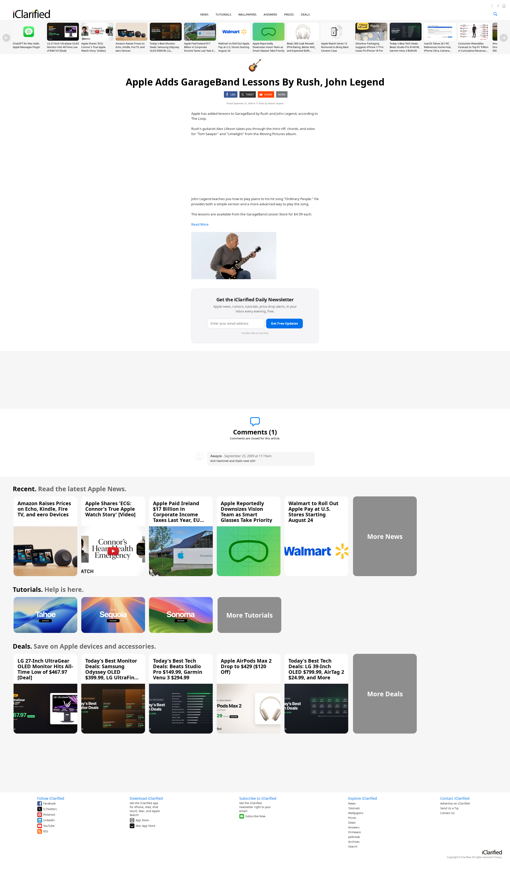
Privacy (497, 857)
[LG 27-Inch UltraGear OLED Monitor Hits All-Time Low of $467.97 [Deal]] (63, 39)
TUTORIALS (223, 14)
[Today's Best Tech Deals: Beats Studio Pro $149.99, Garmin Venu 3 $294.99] (406, 39)
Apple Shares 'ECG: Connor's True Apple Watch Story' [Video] (93, 47)
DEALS (305, 14)
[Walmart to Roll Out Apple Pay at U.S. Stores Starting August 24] (234, 39)
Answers (354, 827)
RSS (45, 831)
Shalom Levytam (276, 103)
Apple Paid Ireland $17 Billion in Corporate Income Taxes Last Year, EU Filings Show (200, 49)
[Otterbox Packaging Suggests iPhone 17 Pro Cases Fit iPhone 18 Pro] (371, 39)
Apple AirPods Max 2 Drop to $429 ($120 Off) (246, 666)
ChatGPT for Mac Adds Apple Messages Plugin (26, 45)
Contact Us (447, 813)
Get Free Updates (284, 323)
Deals (352, 822)
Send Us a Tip (449, 808)
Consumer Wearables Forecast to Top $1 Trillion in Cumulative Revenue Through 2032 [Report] (473, 49)
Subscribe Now (255, 816)
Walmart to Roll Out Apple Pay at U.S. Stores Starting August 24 (233, 47)
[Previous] (6, 38)
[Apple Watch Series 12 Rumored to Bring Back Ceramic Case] (337, 39)
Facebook (49, 803)
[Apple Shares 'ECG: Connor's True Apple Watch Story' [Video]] (97, 39)
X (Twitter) (50, 809)
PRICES (289, 14)
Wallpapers (355, 813)
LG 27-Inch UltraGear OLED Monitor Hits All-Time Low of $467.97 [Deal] (63, 47)
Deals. (22, 646)
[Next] (504, 38)
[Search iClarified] (495, 14)
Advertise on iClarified (455, 803)
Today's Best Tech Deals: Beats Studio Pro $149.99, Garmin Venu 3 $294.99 (405, 47)
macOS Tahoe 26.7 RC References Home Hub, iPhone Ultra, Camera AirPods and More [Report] (440, 49)
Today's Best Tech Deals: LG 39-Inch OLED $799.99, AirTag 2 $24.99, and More (316, 669)
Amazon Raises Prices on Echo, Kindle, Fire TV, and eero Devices (130, 47)
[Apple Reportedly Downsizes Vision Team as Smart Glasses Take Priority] (268, 39)
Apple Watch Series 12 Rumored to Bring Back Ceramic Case (335, 47)
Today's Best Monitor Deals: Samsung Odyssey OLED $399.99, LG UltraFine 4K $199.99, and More (165, 51)
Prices (352, 818)
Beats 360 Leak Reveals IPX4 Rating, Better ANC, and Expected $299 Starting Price (301, 49)
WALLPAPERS (247, 14)
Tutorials (354, 808)
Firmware (354, 832)
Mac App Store (145, 826)
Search (352, 846)
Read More (200, 224)
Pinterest (49, 814)
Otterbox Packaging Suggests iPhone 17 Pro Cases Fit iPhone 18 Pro (369, 47)
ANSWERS (270, 14)
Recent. (24, 488)
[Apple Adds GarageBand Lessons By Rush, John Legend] (233, 255)
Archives (354, 842)
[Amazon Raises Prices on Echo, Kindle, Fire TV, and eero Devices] (131, 39)
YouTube (49, 826)
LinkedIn (49, 820)
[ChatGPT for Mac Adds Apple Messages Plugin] (29, 39)
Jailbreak (354, 837)
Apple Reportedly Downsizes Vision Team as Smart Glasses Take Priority (268, 47)
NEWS (204, 14)
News (352, 803)
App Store (142, 820)
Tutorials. (28, 589)
